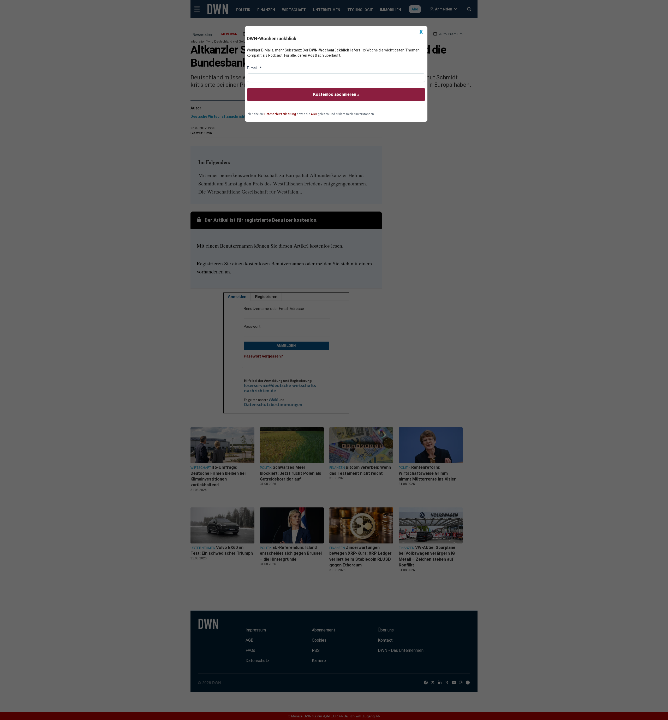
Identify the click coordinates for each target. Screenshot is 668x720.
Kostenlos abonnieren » (336, 94)
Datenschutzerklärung (280, 114)
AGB (314, 114)
